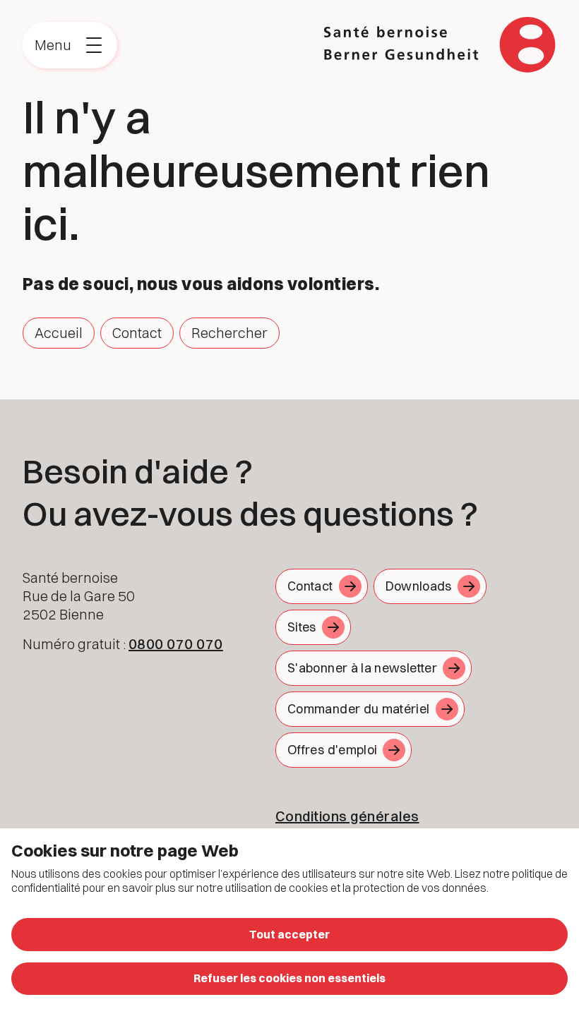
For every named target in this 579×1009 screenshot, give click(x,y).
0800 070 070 (176, 644)
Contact (137, 333)
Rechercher (229, 333)
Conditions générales (347, 816)
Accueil (59, 333)
